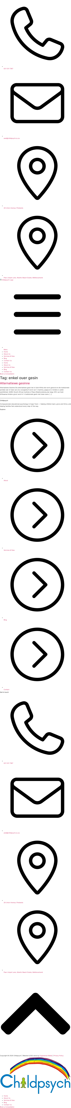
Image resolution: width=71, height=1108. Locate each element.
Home (6, 352)
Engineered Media (46, 1056)
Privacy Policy (59, 1056)
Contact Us (8, 360)
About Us (7, 354)
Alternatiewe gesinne (15, 383)
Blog (5, 358)
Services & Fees (9, 356)
